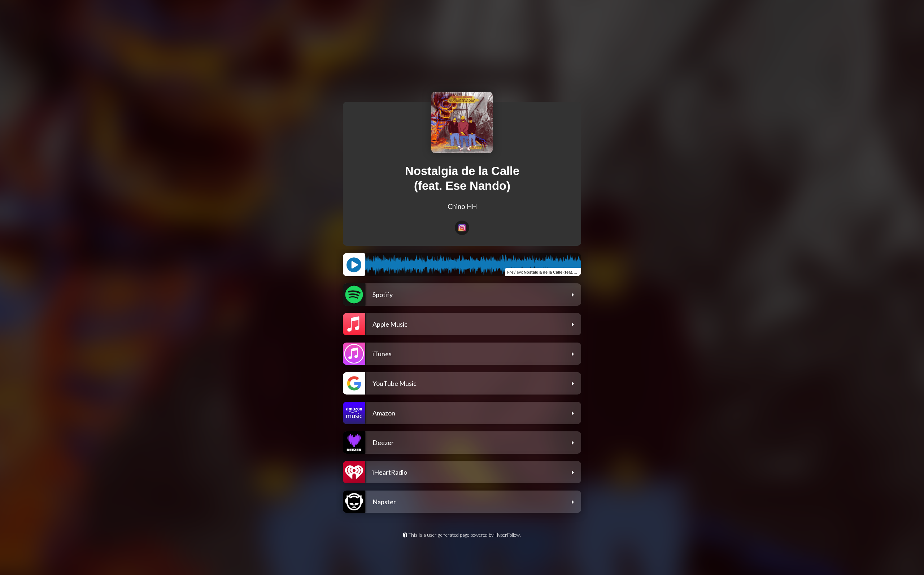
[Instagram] (462, 228)
